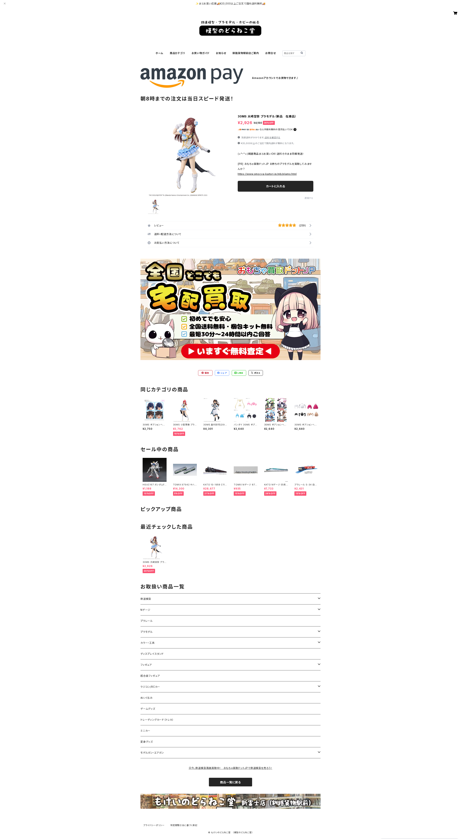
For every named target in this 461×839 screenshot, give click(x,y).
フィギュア (146, 664)
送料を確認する (272, 137)
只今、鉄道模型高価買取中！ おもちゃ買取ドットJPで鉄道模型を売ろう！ (230, 767)
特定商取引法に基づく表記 (183, 825)
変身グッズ (146, 741)
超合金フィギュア (150, 675)
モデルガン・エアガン (152, 752)
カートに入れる (275, 186)
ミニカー (145, 730)
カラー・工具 (147, 642)
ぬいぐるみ (146, 697)
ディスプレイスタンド (152, 653)
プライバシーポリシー (154, 825)
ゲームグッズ (147, 708)
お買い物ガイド (201, 53)
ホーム (159, 53)
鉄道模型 (145, 598)
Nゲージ (145, 609)
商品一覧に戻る (230, 782)
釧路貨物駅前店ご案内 (245, 53)
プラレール (146, 620)
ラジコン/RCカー (150, 686)
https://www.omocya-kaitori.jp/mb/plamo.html (267, 173)
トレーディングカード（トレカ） (157, 719)
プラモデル (146, 631)
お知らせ (221, 53)
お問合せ (270, 53)
